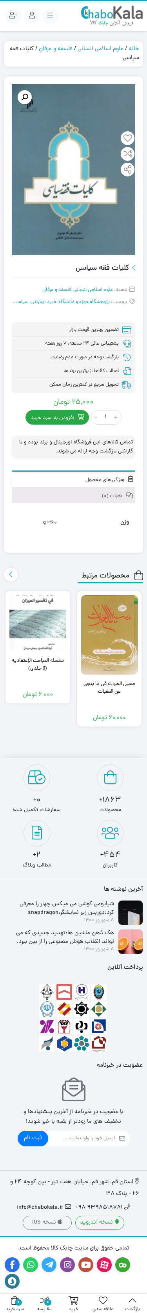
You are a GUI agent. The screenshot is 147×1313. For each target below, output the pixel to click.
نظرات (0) (112, 496)
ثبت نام (33, 1138)
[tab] (73, 478)
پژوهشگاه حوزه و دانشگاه (84, 302)
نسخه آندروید (97, 1222)
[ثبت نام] (13, 16)
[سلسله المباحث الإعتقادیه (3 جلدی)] (37, 623)
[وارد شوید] (32, 16)
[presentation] (11, 574)
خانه (134, 49)
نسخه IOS (45, 1222)
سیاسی (21, 302)
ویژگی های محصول (105, 480)
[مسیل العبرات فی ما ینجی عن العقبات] (109, 635)
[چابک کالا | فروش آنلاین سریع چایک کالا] (111, 16)
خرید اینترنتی (43, 302)
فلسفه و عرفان (56, 49)
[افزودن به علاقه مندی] (127, 139)
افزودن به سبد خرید (52, 418)
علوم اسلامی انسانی (100, 49)
